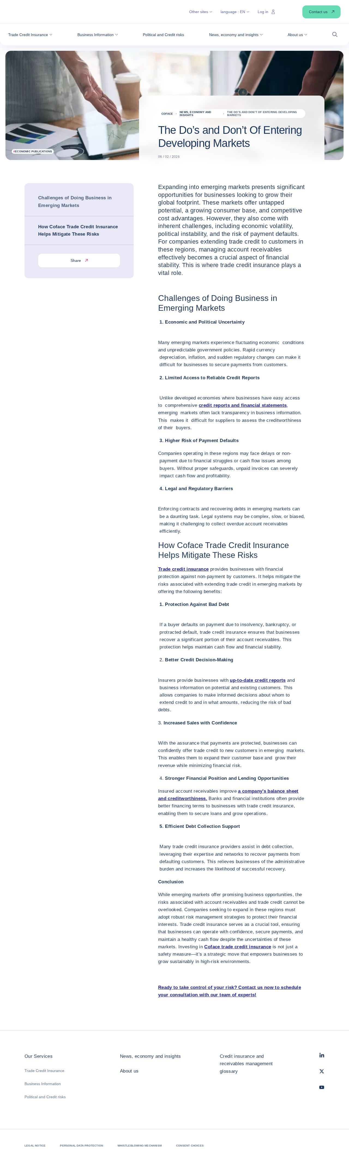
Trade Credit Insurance (44, 1070)
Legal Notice (35, 1145)
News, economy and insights (150, 1056)
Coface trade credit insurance (237, 946)
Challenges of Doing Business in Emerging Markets (75, 201)
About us (129, 1071)
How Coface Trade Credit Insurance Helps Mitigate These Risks (78, 230)
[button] (30, 35)
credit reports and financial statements (243, 405)
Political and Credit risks (45, 1097)
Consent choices (190, 1145)
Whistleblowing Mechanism (140, 1145)
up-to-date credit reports (258, 680)
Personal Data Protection (81, 1145)
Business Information (43, 1084)
